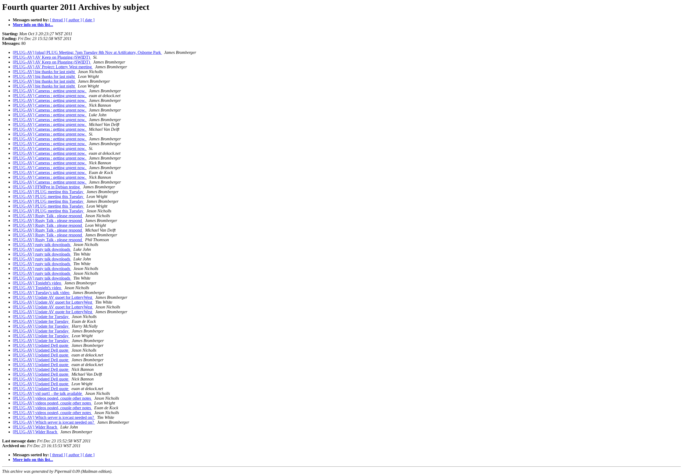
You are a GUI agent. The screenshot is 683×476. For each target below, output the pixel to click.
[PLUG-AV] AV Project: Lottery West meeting (53, 67)
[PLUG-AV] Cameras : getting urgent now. (50, 91)
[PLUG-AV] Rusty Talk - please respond (48, 215)
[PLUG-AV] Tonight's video (37, 283)
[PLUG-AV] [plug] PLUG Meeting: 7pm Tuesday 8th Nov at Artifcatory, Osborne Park (87, 52)
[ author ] (74, 20)
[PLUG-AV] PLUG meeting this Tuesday (48, 191)
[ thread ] (57, 20)
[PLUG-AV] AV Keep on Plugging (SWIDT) (52, 57)
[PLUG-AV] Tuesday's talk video (41, 292)
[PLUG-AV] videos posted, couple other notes (52, 398)
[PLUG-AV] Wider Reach (35, 427)
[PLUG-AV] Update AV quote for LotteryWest (53, 312)
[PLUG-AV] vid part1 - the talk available (48, 393)
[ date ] (88, 20)
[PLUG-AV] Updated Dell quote (41, 345)
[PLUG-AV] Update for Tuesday (41, 316)
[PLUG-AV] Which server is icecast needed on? (54, 417)
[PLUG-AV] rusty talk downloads (42, 244)
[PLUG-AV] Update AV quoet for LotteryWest (53, 297)
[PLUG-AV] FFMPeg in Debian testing (47, 187)
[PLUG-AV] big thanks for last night (44, 71)
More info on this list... (33, 24)
